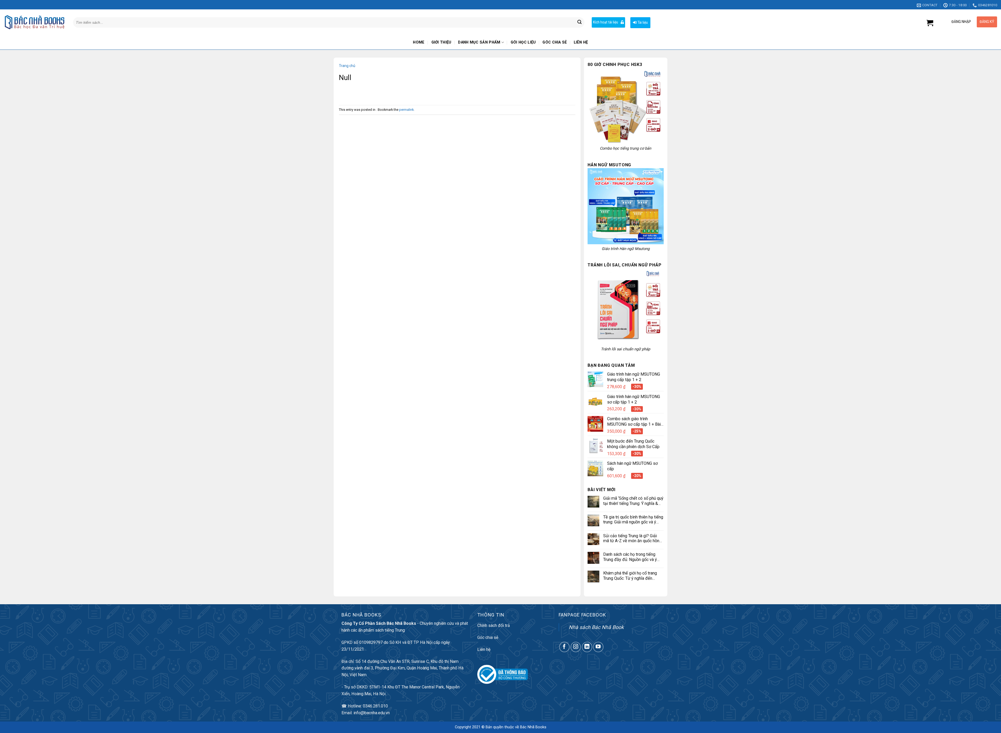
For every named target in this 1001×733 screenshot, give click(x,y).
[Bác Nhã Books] (34, 22)
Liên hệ (581, 42)
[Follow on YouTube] (598, 647)
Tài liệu (642, 22)
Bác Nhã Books (533, 727)
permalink (406, 110)
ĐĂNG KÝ (987, 22)
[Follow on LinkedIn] (587, 647)
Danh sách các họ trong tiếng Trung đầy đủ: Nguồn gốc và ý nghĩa (630, 557)
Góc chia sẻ (554, 42)
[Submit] (579, 22)
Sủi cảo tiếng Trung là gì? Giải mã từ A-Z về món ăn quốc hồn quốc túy (631, 538)
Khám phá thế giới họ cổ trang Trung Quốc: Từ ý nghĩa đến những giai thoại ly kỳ (630, 576)
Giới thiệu (441, 42)
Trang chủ (347, 66)
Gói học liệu (523, 42)
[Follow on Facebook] (564, 647)
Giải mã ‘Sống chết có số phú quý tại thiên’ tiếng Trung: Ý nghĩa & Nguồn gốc (633, 501)
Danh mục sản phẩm (479, 42)
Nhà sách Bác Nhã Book (596, 627)
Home (418, 42)
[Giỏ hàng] (929, 23)
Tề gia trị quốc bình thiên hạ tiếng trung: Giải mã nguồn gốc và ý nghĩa (633, 520)
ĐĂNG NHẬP (961, 22)
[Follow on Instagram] (576, 647)
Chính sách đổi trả (493, 625)
